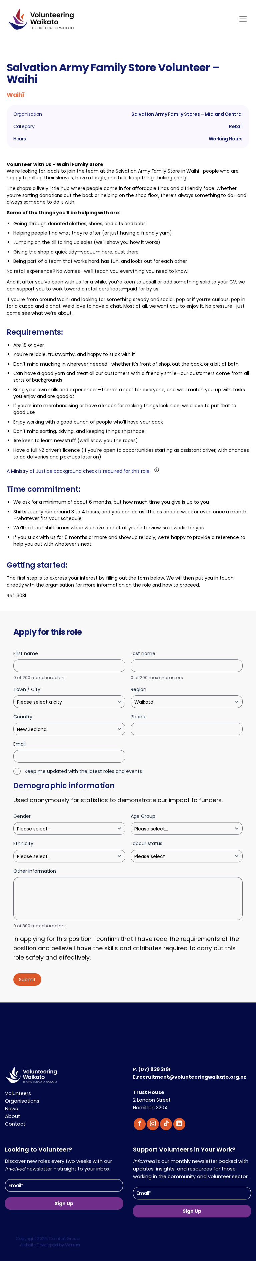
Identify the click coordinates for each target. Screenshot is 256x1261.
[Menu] (243, 19)
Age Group (143, 816)
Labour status (146, 843)
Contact (15, 1124)
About (12, 1116)
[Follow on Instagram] (153, 1124)
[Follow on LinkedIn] (179, 1124)
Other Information (34, 871)
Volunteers (18, 1093)
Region (138, 689)
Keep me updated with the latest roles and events (83, 771)
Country (22, 716)
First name (25, 653)
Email (19, 744)
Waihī (15, 94)
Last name (143, 653)
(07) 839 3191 (154, 1069)
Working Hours (226, 139)
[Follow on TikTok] (166, 1124)
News (11, 1108)
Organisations (22, 1101)
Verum (72, 1245)
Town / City (26, 689)
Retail (236, 126)
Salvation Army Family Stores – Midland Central (187, 114)
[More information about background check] (156, 469)
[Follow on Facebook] (140, 1124)
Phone (138, 716)
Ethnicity (23, 843)
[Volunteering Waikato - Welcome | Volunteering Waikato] (59, 22)
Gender (22, 816)
